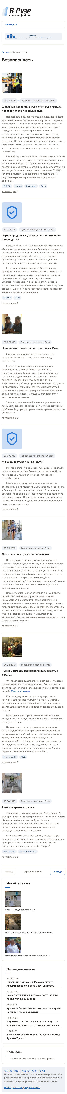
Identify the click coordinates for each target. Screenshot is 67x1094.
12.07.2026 (9, 229)
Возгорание (9, 851)
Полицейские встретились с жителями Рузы (30, 348)
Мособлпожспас (27, 851)
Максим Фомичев (20, 691)
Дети (43, 186)
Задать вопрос (32, 1087)
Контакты (18, 1087)
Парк (17, 297)
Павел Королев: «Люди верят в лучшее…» (27, 955)
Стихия (7, 297)
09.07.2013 (9, 342)
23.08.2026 (10, 100)
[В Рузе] (16, 15)
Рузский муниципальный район (38, 100)
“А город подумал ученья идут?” (22, 461)
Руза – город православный (20, 909)
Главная (6, 52)
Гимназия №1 (10, 757)
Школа (18, 186)
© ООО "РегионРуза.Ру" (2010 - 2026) (24, 1071)
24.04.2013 (10, 664)
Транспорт (31, 186)
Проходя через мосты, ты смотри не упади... (29, 932)
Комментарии (9, 191)
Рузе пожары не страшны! (18, 807)
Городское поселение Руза (35, 342)
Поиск (7, 1087)
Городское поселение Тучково (37, 455)
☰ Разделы (11, 24)
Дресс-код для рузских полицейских (25, 554)
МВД (23, 757)
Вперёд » (57, 871)
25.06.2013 (10, 548)
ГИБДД (7, 186)
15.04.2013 (9, 801)
